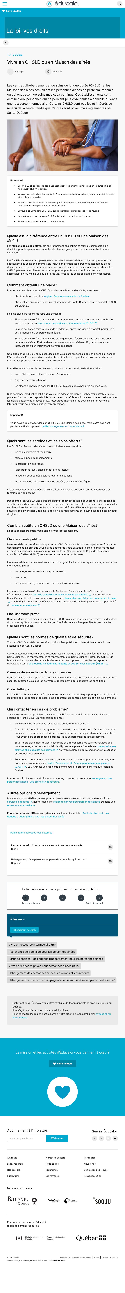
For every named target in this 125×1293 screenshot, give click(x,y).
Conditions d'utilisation (110, 1257)
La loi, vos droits (15, 1163)
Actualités (12, 1157)
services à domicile (18, 801)
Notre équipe (52, 1163)
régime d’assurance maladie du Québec (67, 296)
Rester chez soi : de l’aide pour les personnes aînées (42, 951)
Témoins (96, 1257)
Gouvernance (52, 1176)
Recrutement (52, 1170)
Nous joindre (90, 1163)
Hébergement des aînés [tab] (24, 930)
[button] (104, 4)
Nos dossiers (13, 1170)
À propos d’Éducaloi (55, 1157)
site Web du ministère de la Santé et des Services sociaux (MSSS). (67, 663)
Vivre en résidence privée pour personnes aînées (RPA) (44, 966)
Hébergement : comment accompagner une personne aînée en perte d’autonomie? (62, 980)
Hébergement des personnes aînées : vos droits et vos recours (49, 973)
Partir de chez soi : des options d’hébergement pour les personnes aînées (56, 958)
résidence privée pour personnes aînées (76, 801)
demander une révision (24, 605)
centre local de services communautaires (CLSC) (66, 323)
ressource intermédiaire (21, 805)
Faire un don (13, 10)
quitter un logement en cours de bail (63, 426)
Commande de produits (95, 1170)
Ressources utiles (92, 1176)
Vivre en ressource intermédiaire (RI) (32, 944)
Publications (13, 1176)
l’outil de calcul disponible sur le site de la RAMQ (60, 594)
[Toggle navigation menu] (4, 4)
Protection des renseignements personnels (75, 1257)
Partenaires (89, 1157)
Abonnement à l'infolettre (27, 1130)
